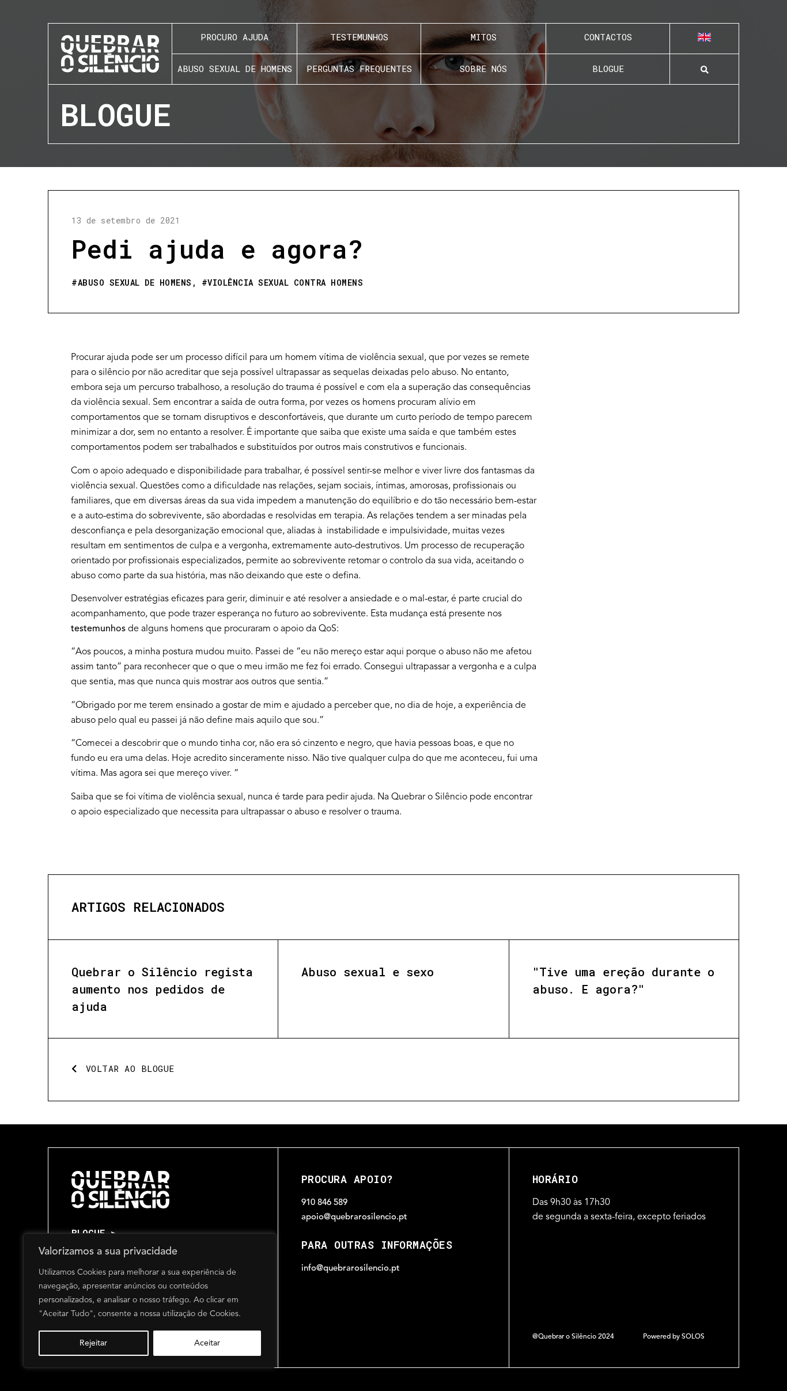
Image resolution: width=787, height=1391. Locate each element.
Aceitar (207, 1343)
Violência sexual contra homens (285, 282)
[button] (704, 70)
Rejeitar (93, 1343)
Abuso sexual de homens (135, 282)
